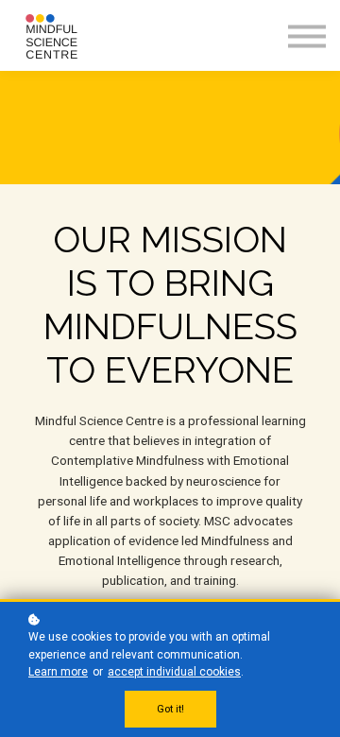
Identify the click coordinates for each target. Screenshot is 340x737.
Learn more (58, 671)
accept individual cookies (174, 671)
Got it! (170, 709)
